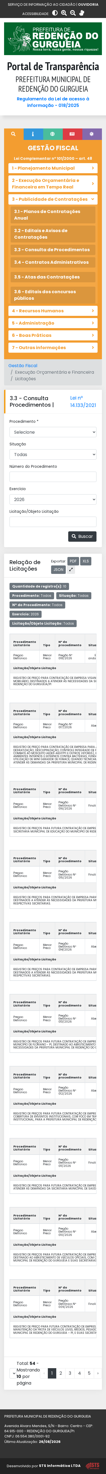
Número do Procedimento (33, 466)
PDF (73, 561)
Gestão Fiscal (22, 365)
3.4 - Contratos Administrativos (51, 262)
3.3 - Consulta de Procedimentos (52, 250)
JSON (58, 569)
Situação (18, 444)
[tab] (14, 134)
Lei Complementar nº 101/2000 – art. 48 (53, 158)
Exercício (18, 489)
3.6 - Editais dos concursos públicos (45, 295)
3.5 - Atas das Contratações (47, 277)
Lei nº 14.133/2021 (83, 401)
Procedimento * (24, 421)
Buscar (85, 536)
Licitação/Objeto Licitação (34, 511)
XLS (86, 561)
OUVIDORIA (88, 4)
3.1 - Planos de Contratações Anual (47, 214)
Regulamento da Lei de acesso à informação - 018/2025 (53, 102)
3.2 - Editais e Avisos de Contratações (40, 233)
